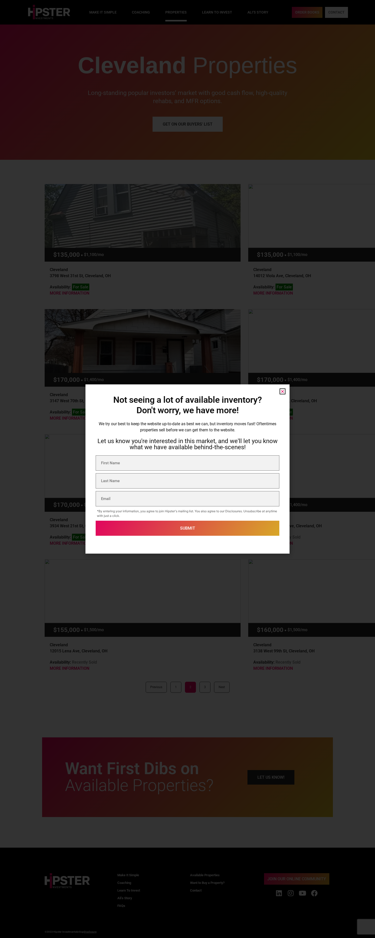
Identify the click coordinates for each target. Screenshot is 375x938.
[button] (282, 391)
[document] (187, 469)
